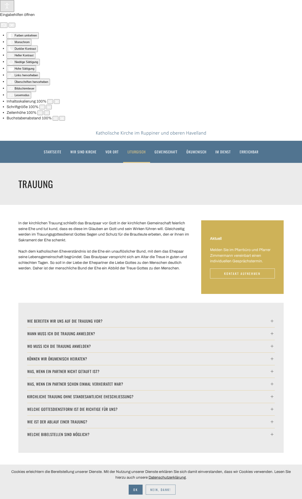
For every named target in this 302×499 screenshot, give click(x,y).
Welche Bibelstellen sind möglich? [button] (58, 434)
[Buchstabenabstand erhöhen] (62, 118)
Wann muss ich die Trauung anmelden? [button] (61, 333)
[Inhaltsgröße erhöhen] (57, 101)
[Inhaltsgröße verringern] (50, 101)
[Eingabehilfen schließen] (11, 25)
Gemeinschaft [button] (166, 151)
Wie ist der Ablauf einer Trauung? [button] (57, 422)
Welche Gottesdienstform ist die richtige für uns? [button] (72, 409)
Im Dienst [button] (223, 151)
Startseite (52, 151)
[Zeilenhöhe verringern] (40, 112)
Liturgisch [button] (137, 151)
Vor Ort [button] (112, 151)
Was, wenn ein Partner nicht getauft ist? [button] (63, 371)
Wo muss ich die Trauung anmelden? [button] (59, 346)
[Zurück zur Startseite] (151, 133)
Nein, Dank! (160, 489)
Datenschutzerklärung (167, 477)
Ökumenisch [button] (196, 151)
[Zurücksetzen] (4, 25)
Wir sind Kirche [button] (83, 151)
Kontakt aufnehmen (242, 273)
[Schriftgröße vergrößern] (49, 107)
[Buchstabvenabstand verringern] (55, 118)
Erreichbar (249, 151)
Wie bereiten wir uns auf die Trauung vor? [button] (65, 321)
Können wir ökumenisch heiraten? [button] (57, 359)
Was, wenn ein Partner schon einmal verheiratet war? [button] (75, 384)
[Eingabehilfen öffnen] (7, 6)
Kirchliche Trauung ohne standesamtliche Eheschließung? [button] (80, 396)
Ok (135, 489)
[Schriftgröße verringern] (42, 107)
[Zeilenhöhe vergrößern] (47, 112)
